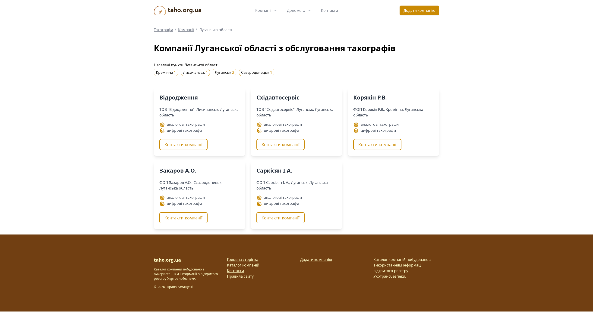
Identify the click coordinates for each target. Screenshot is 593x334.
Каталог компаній (243, 265)
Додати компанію (419, 10)
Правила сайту (240, 276)
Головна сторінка (242, 259)
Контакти (329, 10)
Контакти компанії (183, 144)
